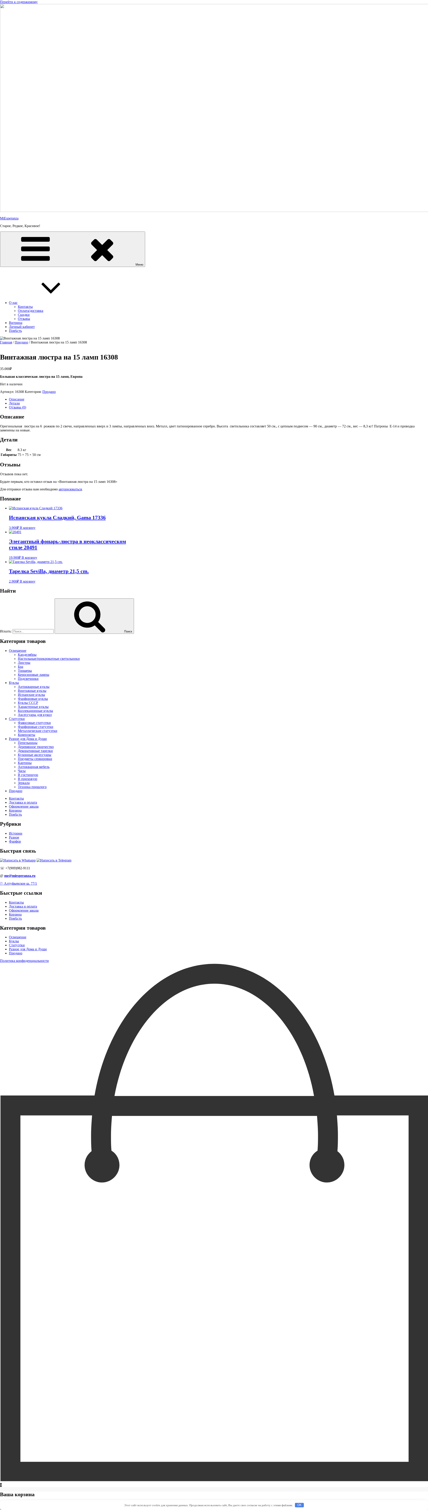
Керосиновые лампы (33, 675)
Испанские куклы (31, 695)
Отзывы (24, 319)
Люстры (24, 663)
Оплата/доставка (30, 311)
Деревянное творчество (36, 747)
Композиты (26, 735)
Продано (21, 342)
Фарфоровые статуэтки (35, 727)
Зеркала (24, 783)
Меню (139, 264)
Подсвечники (28, 679)
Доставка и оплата (23, 802)
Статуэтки (17, 719)
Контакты (25, 307)
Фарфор (15, 841)
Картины (25, 763)
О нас (13, 303)
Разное (14, 837)
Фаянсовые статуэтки (34, 723)
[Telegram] (54, 860)
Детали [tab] (14, 403)
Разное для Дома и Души (28, 739)
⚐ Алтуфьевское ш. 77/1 (18, 883)
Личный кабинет (22, 327)
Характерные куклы (33, 707)
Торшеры (25, 671)
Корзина (15, 810)
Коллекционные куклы (35, 711)
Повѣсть (15, 331)
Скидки (24, 315)
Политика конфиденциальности (24, 961)
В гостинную (28, 775)
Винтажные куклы (32, 691)
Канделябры (27, 654)
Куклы (14, 683)
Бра (20, 667)
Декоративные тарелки (35, 751)
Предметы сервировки (35, 759)
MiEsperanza (9, 218)
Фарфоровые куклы (33, 699)
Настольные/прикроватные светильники (49, 658)
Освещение (17, 650)
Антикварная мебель (33, 767)
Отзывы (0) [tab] (17, 407)
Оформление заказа (24, 806)
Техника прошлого (32, 787)
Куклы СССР (28, 703)
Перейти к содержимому (19, 2)
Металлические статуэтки (37, 731)
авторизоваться (70, 489)
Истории (15, 833)
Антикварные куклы (33, 687)
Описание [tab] (16, 399)
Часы (22, 771)
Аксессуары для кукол (35, 715)
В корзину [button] (27, 528)
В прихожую (27, 779)
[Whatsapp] (18, 860)
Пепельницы (27, 743)
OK (299, 1505)
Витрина (15, 323)
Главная (6, 342)
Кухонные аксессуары (34, 755)
